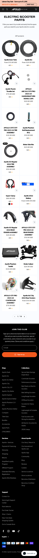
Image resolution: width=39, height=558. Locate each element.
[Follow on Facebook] (3, 531)
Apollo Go (5, 376)
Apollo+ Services (7, 442)
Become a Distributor (29, 479)
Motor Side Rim (28, 144)
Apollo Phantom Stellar (9, 409)
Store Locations (27, 475)
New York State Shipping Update (7, 519)
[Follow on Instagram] (8, 531)
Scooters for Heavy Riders (28, 405)
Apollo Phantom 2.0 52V (8, 404)
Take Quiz (5, 416)
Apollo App (25, 452)
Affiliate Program (7, 468)
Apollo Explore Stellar (9, 399)
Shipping (5, 454)
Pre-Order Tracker (8, 510)
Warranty (5, 450)
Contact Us (5, 496)
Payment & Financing (9, 446)
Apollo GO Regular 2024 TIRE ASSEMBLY (10, 164)
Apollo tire (28, 60)
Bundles (4, 420)
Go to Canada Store (8, 524)
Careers (24, 468)
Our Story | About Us (28, 442)
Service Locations (27, 471)
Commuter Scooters (28, 378)
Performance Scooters (29, 382)
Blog (23, 460)
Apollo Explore (7, 395)
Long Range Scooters (28, 396)
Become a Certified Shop (28, 484)
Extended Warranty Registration (8, 473)
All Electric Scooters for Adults (29, 424)
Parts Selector (6, 506)
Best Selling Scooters (28, 392)
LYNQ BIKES (6, 431)
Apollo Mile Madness (9, 478)
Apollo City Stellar (8, 391)
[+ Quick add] (16, 54)
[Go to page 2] (24, 316)
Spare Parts (5, 428)
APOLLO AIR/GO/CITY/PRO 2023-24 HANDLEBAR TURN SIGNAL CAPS (28, 93)
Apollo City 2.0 (7, 387)
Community (25, 456)
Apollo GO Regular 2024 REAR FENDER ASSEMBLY (11, 230)
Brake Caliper (28, 264)
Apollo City (6, 383)
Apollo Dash (6, 372)
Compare (5, 413)
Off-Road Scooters (28, 400)
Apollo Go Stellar (7, 380)
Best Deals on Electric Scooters (29, 387)
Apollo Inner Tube (10, 60)
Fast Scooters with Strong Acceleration (28, 418)
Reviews (24, 464)
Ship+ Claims (6, 514)
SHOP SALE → (31, 4)
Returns (4, 458)
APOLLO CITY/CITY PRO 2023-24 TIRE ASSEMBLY (10, 130)
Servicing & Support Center (8, 501)
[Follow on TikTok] (18, 531)
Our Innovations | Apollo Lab (27, 448)
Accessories (6, 424)
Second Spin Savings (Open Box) (28, 373)
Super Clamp (10, 196)
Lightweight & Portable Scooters (29, 411)
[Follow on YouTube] (13, 531)
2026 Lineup (26, 429)
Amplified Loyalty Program (8, 463)
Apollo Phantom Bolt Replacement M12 (28, 130)
